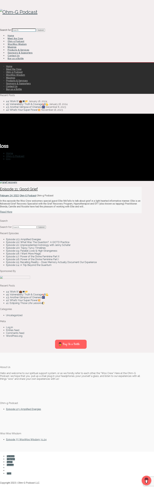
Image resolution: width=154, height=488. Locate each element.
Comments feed (15, 333)
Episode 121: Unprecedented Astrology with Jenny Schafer (38, 245)
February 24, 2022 (9, 195)
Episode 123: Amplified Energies (23, 239)
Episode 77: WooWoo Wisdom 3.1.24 (26, 439)
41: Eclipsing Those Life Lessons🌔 (25, 303)
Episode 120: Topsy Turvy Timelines (26, 247)
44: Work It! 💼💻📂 (17, 101)
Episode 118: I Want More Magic (23, 253)
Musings (10, 77)
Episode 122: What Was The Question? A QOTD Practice (37, 242)
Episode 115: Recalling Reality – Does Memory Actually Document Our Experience (51, 262)
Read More (6, 211)
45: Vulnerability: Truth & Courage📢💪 (27, 104)
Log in (9, 327)
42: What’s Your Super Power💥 (23, 109)
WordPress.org (14, 335)
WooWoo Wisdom (15, 75)
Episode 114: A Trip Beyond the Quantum (28, 265)
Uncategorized (14, 315)
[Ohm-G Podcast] (18, 12)
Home (9, 66)
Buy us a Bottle (16, 58)
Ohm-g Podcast (14, 72)
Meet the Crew (14, 69)
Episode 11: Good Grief (19, 189)
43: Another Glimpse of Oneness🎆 (25, 107)
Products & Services (17, 80)
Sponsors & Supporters (18, 83)
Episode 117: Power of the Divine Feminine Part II (32, 256)
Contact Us (11, 86)
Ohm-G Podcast (28, 195)
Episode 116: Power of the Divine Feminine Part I (32, 259)
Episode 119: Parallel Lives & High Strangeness (31, 250)
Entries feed (12, 330)
